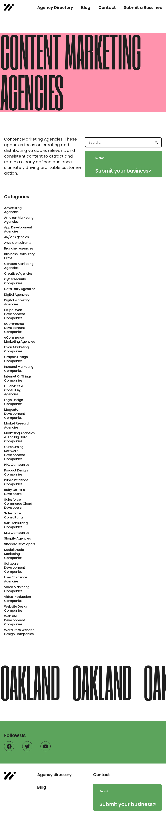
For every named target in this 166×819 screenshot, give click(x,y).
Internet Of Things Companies (18, 378)
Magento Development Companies (14, 414)
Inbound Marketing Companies (18, 369)
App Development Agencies (18, 229)
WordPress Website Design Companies (19, 632)
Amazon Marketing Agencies (18, 220)
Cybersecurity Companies (15, 281)
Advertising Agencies (13, 210)
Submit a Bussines (143, 7)
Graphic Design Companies (16, 359)
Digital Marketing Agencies (17, 302)
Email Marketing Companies (16, 349)
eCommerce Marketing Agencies (19, 340)
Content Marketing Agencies (19, 266)
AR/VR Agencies (16, 237)
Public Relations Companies (16, 482)
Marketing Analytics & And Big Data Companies (19, 437)
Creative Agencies (18, 274)
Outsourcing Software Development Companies (14, 453)
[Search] (156, 142)
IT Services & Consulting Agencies (14, 390)
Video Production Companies (17, 599)
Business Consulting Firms (19, 256)
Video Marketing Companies (17, 589)
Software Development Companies (14, 568)
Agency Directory (55, 7)
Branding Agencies (18, 248)
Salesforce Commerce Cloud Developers (18, 504)
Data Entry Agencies (19, 289)
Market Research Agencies (17, 425)
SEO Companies (16, 533)
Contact (107, 7)
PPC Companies (16, 465)
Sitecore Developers (19, 544)
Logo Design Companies (13, 402)
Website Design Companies (16, 609)
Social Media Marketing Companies (14, 554)
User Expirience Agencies (15, 579)
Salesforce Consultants (13, 515)
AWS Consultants (17, 243)
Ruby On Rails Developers (14, 492)
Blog (85, 7)
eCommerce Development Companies (14, 328)
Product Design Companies (16, 472)
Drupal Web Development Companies (14, 314)
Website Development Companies (14, 620)
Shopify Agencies (17, 538)
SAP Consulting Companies (16, 525)
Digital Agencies (16, 295)
